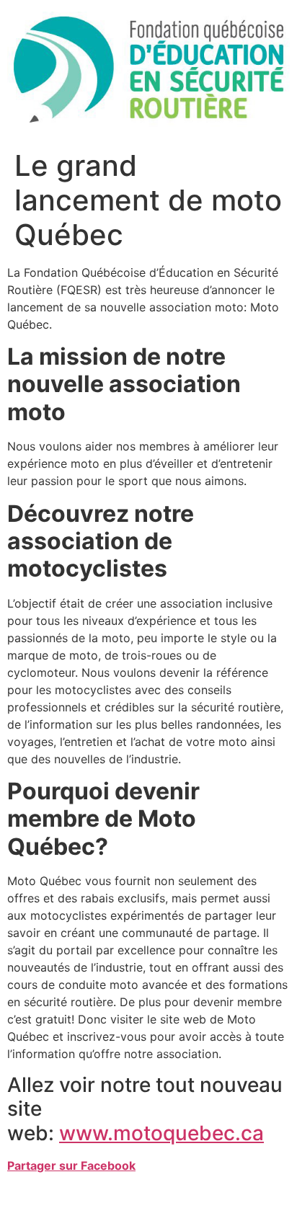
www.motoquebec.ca (161, 1133)
